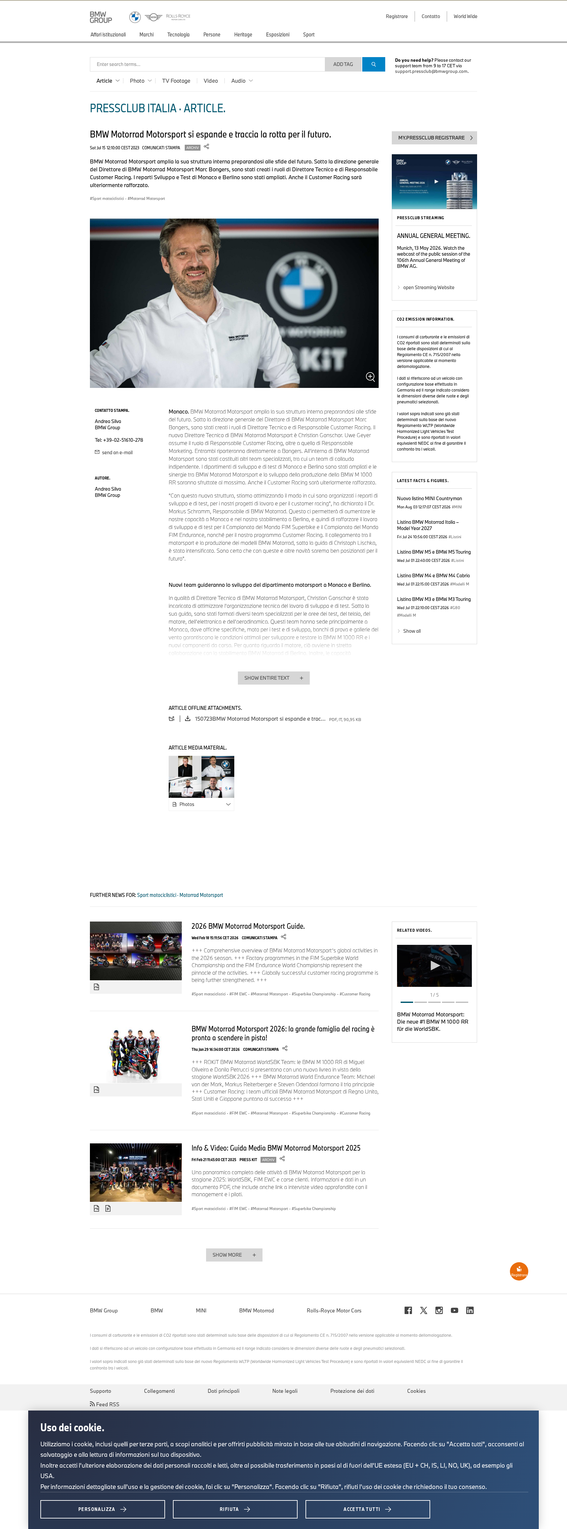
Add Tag (343, 64)
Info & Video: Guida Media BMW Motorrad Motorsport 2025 (276, 1148)
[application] (434, 966)
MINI (201, 1310)
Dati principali (224, 1391)
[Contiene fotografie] (96, 987)
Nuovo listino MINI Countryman (429, 498)
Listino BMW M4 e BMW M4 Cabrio (433, 575)
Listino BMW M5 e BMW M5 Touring (434, 552)
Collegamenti (159, 1391)
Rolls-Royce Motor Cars (334, 1310)
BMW (157, 1310)
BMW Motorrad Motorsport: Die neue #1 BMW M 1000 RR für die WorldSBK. (432, 1021)
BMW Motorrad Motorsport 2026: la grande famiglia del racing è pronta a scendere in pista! (283, 1033)
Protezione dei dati (352, 1391)
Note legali (285, 1391)
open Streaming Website (428, 287)
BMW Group (104, 1310)
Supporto (100, 1391)
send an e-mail (117, 452)
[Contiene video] (109, 1208)
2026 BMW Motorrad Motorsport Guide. (248, 926)
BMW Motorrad (256, 1310)
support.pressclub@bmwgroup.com (431, 71)
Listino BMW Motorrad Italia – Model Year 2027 (428, 525)
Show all (412, 631)
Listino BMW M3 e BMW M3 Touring (434, 599)
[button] (434, 965)
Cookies (416, 1391)
